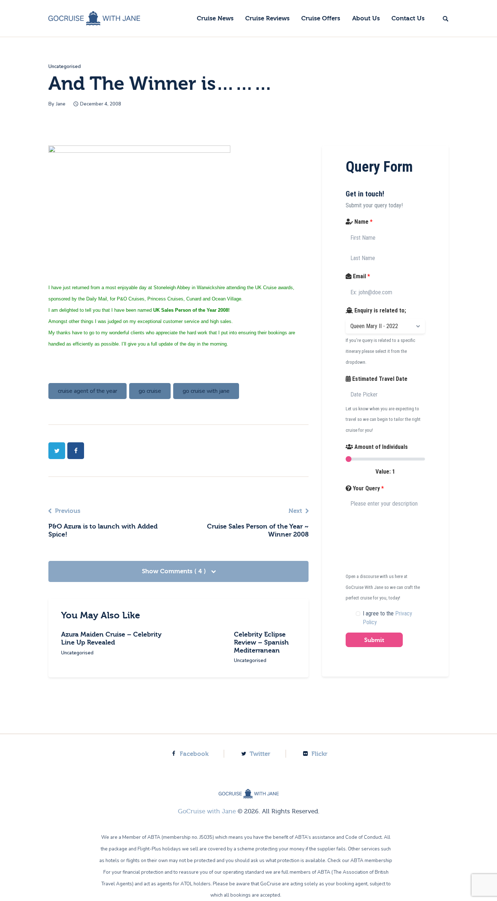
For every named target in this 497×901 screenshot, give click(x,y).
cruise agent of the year (87, 391)
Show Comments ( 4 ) (175, 571)
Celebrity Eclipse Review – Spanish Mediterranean (261, 642)
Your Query (367, 488)
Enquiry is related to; (379, 310)
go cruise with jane (206, 391)
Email (360, 276)
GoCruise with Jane (207, 811)
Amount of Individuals (380, 446)
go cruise (150, 391)
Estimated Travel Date (379, 378)
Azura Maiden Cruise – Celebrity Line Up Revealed (111, 638)
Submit (374, 640)
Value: (385, 471)
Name (363, 221)
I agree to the (387, 618)
